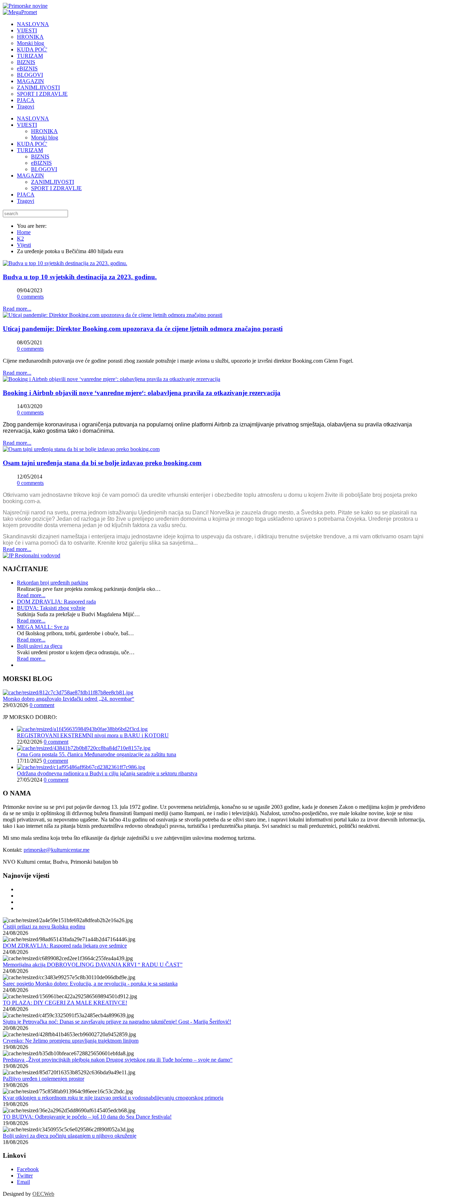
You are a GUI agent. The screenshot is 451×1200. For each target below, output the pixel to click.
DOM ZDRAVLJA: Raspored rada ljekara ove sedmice (65, 946)
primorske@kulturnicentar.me (56, 850)
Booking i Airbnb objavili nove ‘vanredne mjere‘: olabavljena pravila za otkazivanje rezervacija (141, 392)
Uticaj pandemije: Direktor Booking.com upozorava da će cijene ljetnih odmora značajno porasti (143, 328)
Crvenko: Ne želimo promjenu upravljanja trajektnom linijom (70, 1041)
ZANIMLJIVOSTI (52, 182)
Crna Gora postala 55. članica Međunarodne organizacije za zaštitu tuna (96, 754)
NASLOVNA (33, 118)
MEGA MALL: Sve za (43, 627)
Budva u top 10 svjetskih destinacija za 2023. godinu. (80, 277)
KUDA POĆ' (32, 144)
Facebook (28, 1169)
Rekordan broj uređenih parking (52, 583)
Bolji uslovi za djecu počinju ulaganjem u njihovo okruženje (69, 1136)
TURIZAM (30, 150)
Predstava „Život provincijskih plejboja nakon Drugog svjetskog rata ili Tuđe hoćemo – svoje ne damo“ (118, 1060)
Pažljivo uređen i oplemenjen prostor (43, 1079)
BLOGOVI (44, 169)
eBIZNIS (41, 163)
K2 (20, 239)
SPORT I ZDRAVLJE (56, 188)
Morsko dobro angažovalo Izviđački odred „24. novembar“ (68, 699)
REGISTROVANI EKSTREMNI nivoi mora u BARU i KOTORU (93, 735)
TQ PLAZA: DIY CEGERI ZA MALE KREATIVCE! (65, 1003)
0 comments (30, 297)
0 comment (42, 705)
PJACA (26, 195)
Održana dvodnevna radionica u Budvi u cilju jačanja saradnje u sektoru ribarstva (107, 773)
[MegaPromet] (20, 12)
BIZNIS (40, 157)
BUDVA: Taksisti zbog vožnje (51, 608)
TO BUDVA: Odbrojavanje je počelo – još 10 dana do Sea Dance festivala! (87, 1117)
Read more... (17, 309)
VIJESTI (27, 125)
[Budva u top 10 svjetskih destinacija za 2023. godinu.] (65, 263)
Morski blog (44, 137)
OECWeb (43, 1194)
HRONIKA (44, 131)
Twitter (25, 1176)
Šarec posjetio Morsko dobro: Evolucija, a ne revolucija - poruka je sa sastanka (90, 984)
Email (23, 1182)
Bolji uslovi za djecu (39, 646)
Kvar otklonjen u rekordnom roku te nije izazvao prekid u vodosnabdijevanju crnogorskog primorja (113, 1098)
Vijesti (24, 245)
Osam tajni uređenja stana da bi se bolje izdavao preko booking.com (102, 463)
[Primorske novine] (25, 6)
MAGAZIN (30, 176)
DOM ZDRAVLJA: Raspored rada (56, 602)
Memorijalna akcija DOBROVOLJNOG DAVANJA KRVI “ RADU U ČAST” (93, 965)
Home (24, 232)
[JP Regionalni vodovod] (31, 555)
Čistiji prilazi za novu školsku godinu (44, 927)
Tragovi (25, 201)
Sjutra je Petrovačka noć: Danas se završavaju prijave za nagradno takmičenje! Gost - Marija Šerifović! (117, 1022)
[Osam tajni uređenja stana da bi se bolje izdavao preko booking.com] (81, 449)
